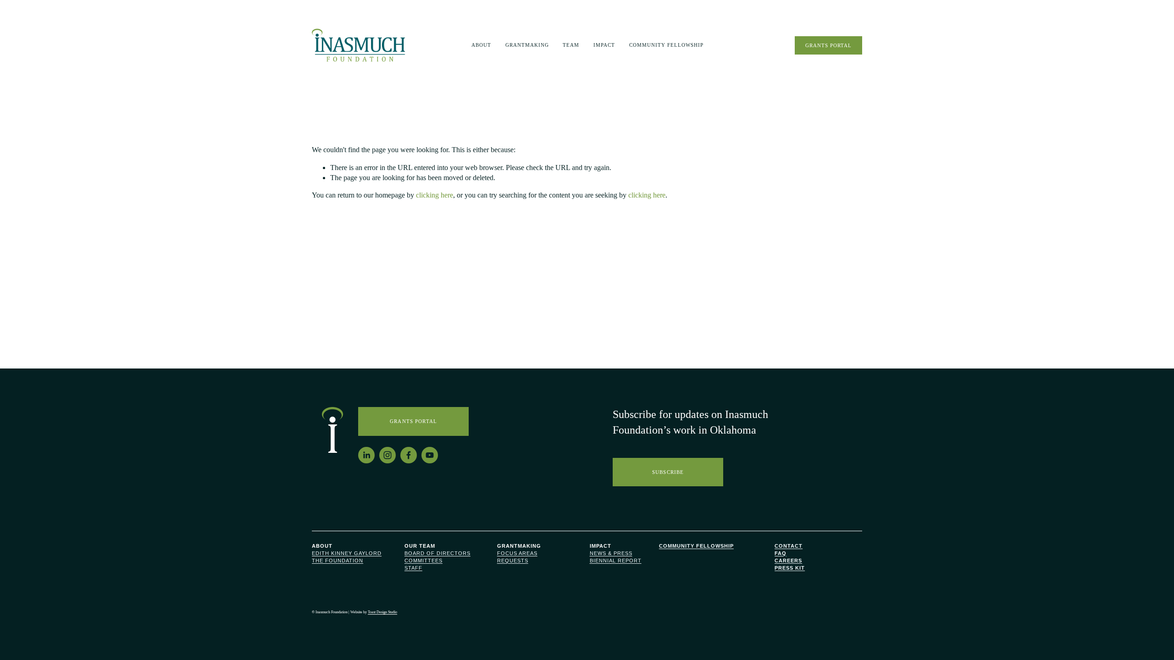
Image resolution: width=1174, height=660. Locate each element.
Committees (423, 560)
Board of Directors (437, 553)
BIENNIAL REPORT (616, 560)
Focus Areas (517, 553)
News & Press (611, 553)
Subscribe (668, 472)
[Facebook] (408, 455)
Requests (512, 560)
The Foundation (337, 560)
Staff (413, 568)
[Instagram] (387, 455)
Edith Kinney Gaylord (347, 553)
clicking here (434, 195)
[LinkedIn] (366, 455)
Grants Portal (828, 45)
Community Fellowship (666, 45)
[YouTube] (429, 455)
